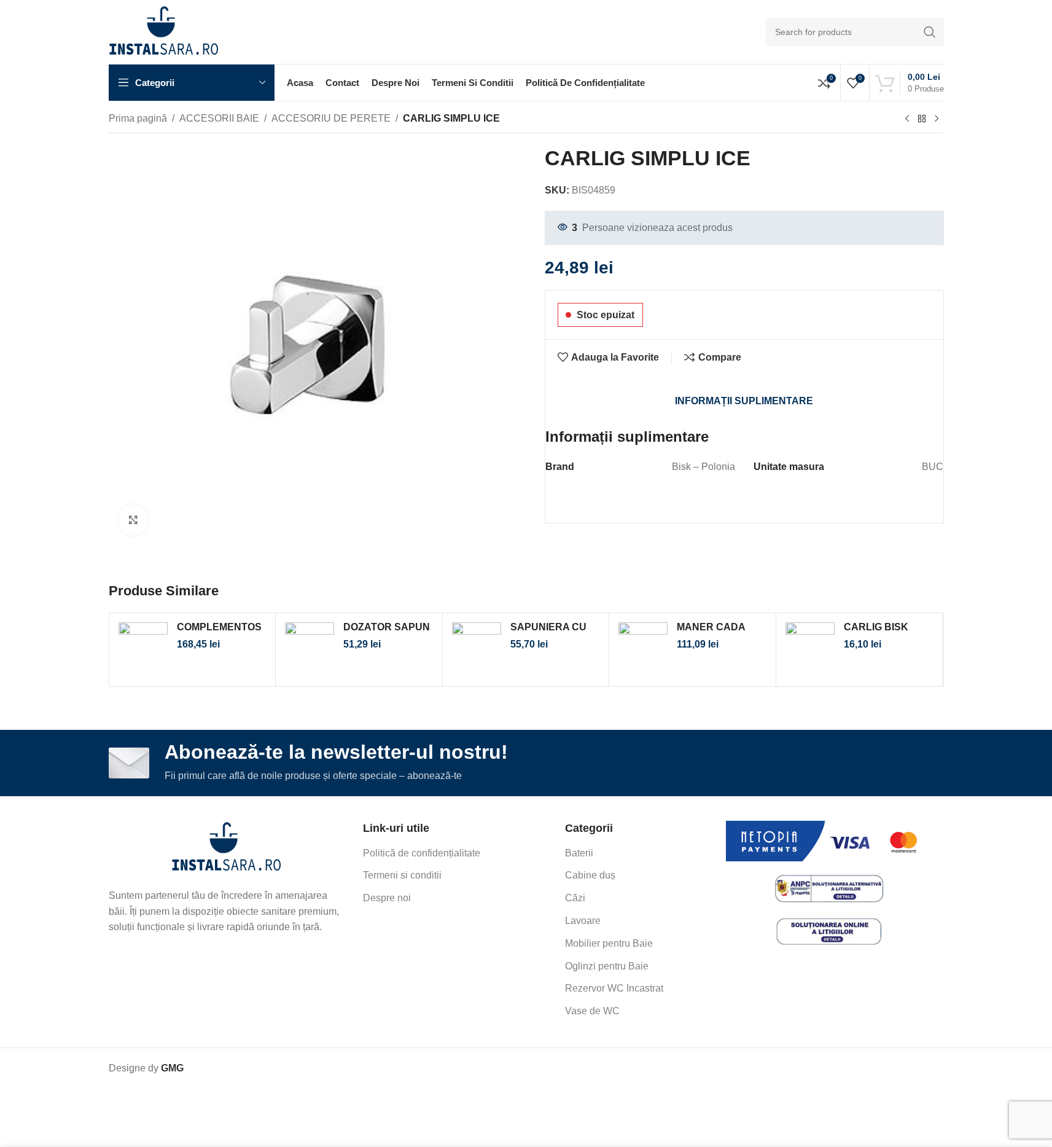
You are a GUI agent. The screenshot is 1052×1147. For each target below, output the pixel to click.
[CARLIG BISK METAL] (810, 649)
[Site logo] (164, 31)
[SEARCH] (930, 32)
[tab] (744, 401)
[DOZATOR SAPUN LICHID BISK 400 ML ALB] (309, 649)
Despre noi (387, 898)
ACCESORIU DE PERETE (331, 118)
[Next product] (936, 119)
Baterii (579, 853)
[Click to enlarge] (133, 519)
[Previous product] (907, 119)
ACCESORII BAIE (219, 118)
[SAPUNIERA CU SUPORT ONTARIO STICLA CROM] (476, 649)
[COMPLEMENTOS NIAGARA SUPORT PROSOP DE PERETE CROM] (143, 649)
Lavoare (583, 920)
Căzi (575, 898)
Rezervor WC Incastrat (614, 988)
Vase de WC (592, 1011)
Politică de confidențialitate (421, 853)
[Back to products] (921, 119)
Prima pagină (138, 118)
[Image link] (226, 847)
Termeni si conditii (402, 875)
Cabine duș (590, 875)
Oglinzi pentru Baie (607, 966)
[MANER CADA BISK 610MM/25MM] (643, 649)
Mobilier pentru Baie (609, 943)
